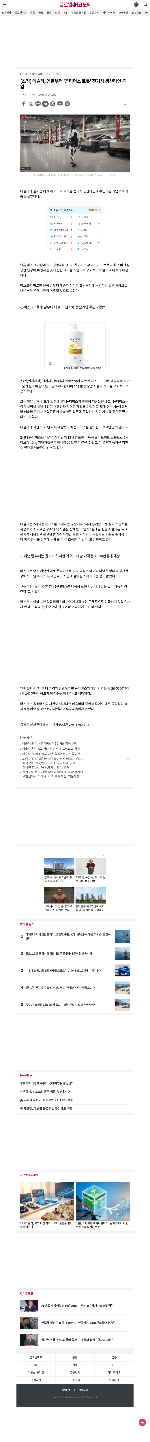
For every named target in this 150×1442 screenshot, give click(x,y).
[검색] (145, 4)
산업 (57, 12)
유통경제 (94, 12)
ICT (65, 12)
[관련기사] (26, 738)
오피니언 (114, 1380)
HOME (24, 74)
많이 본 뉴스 (27, 924)
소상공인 (123, 12)
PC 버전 (65, 1390)
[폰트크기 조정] (125, 104)
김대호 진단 (26, 1293)
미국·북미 (55, 74)
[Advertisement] (75, 41)
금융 (40, 12)
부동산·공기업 (78, 12)
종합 (32, 12)
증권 (49, 12)
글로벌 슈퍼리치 (29, 1175)
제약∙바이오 (109, 12)
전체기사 (6, 12)
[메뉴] (4, 4)
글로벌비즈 (21, 12)
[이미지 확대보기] (125, 117)
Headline (26, 1075)
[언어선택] (136, 4)
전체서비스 (84, 1390)
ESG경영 (136, 12)
